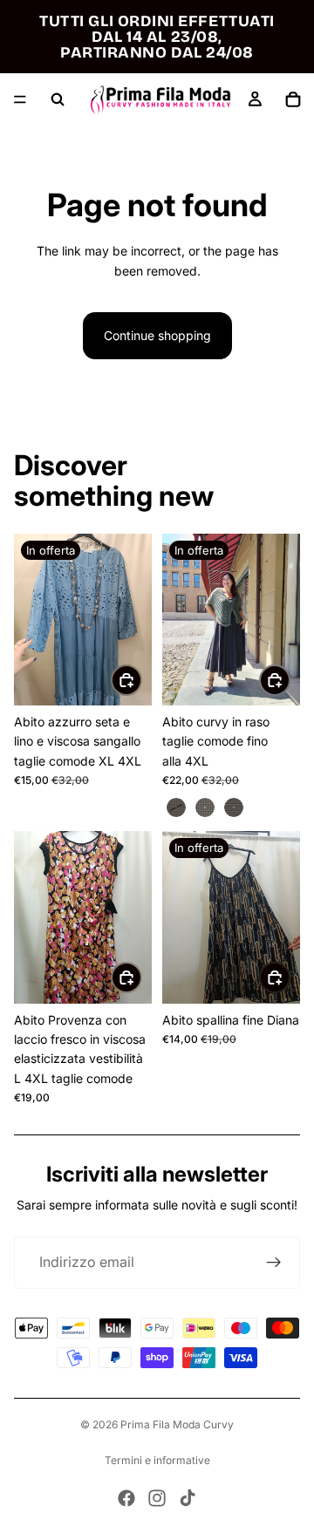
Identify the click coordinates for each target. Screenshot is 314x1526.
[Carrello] (293, 99)
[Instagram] (157, 1498)
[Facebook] (126, 1498)
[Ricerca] (57, 99)
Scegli (289, 679)
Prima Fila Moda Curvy (177, 1424)
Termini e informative (157, 1460)
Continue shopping (157, 335)
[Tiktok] (187, 1498)
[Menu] (20, 99)
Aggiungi (141, 679)
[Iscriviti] (274, 1262)
